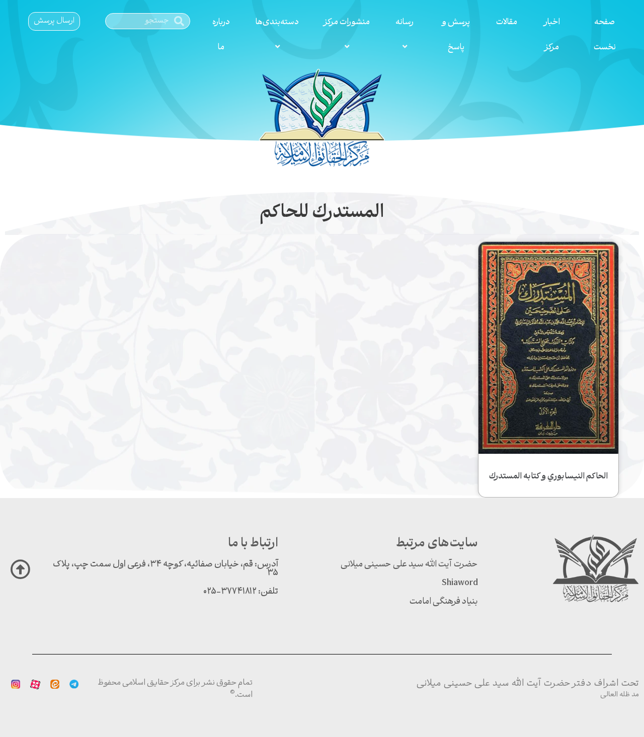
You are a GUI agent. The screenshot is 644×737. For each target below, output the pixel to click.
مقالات (506, 22)
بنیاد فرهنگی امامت (444, 602)
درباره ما (221, 35)
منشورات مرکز (347, 22)
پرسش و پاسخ (456, 35)
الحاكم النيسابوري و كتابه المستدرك (548, 476)
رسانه (404, 22)
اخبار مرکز (551, 35)
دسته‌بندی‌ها (277, 22)
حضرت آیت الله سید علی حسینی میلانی (409, 564)
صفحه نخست (605, 35)
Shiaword (460, 583)
